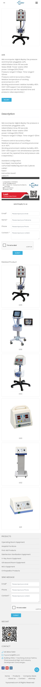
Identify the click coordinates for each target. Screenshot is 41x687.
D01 (20, 527)
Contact (22, 678)
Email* (4, 213)
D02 (20, 483)
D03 (20, 438)
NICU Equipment (8, 566)
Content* (5, 596)
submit (17, 253)
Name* (4, 220)
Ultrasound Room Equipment (13, 562)
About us (12, 678)
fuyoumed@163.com (12, 655)
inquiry (6, 100)
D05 (20, 305)
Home (7, 676)
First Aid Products (9, 550)
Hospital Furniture (9, 546)
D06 (20, 349)
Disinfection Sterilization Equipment (16, 554)
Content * (6, 233)
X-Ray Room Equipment (11, 558)
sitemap (31, 678)
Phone (4, 226)
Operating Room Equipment (13, 542)
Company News (29, 676)
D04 (20, 394)
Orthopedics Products (11, 571)
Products (16, 676)
